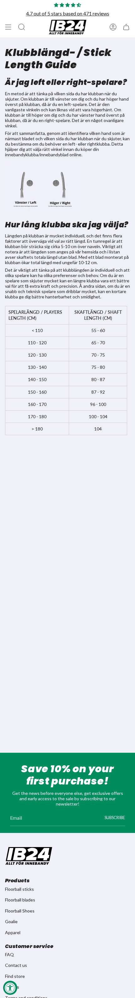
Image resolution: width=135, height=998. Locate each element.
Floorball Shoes (20, 910)
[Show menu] (8, 27)
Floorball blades (20, 899)
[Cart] (126, 27)
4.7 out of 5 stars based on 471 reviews (67, 13)
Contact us (16, 965)
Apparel (12, 932)
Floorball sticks (19, 889)
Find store (15, 976)
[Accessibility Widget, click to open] (10, 988)
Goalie (11, 921)
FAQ (9, 954)
